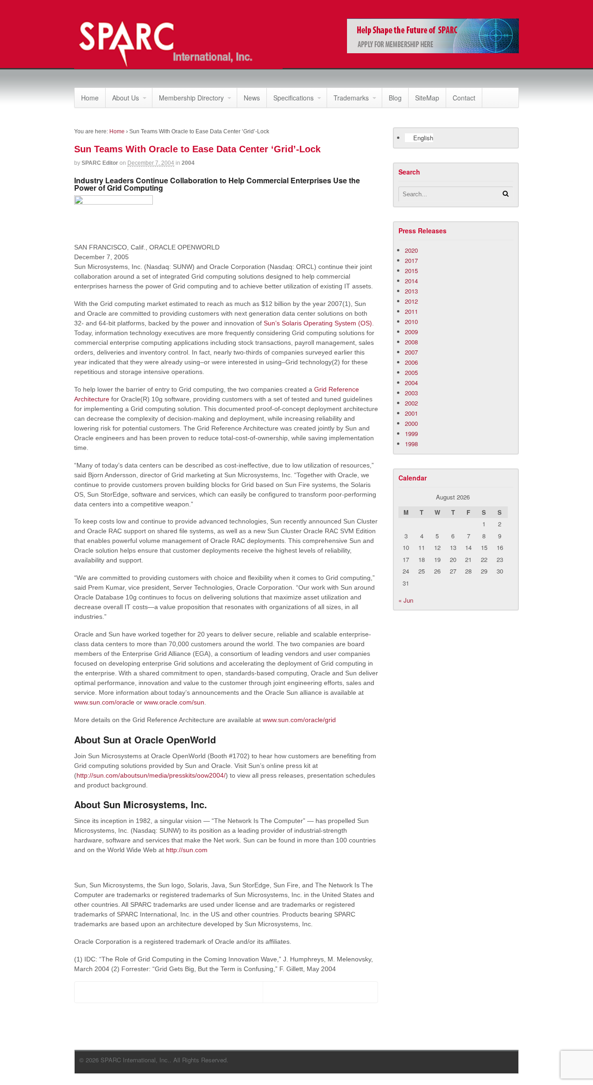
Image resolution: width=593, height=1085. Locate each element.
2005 (411, 372)
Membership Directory (191, 97)
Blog (395, 97)
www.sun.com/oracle (104, 702)
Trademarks (351, 97)
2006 (411, 362)
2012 (411, 301)
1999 (411, 433)
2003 (411, 392)
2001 (411, 413)
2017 (411, 260)
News (252, 97)
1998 (411, 443)
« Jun (405, 600)
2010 (411, 321)
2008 (411, 341)
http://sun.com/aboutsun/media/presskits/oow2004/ (151, 775)
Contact (464, 97)
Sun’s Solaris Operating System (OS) (318, 323)
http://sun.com (187, 850)
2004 (188, 163)
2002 (411, 403)
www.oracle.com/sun (174, 702)
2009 (411, 331)
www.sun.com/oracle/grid (299, 719)
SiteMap (427, 97)
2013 (411, 291)
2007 (411, 352)
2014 (411, 280)
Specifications (293, 97)
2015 (411, 270)
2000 (411, 423)
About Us (125, 97)
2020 (411, 250)
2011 (411, 311)
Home (90, 97)
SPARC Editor (100, 163)
